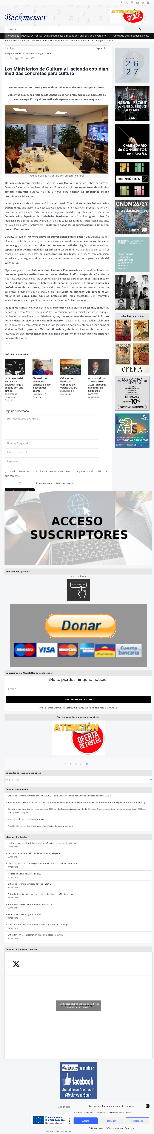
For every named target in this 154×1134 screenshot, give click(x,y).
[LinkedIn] (76, 764)
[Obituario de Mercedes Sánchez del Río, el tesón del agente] (42, 361)
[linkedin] (143, 3)
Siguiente (101, 48)
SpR (10, 53)
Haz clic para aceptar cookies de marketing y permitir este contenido (78, 1005)
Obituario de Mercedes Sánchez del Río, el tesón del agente (114, 35)
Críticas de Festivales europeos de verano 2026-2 (89, 795)
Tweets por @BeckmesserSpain (78, 1005)
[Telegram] (86, 764)
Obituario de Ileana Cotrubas (31, 819)
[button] (147, 1106)
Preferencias (137, 1121)
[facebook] (121, 3)
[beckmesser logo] (26, 10)
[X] (70, 764)
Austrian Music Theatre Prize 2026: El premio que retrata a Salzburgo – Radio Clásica (45, 802)
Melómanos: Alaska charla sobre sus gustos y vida (30, 904)
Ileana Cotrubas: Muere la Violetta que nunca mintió (50, 826)
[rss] (148, 3)
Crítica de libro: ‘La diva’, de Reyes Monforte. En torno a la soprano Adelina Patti (43, 863)
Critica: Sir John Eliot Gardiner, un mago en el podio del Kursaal (35, 934)
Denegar (111, 1121)
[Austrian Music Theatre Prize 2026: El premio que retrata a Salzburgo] (98, 361)
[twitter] (126, 3)
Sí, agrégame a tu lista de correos (54, 483)
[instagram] (132, 3)
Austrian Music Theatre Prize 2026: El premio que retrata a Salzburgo (115, 802)
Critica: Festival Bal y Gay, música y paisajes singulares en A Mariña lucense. (41, 894)
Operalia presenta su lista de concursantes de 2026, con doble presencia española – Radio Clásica (51, 809)
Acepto (85, 1121)
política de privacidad (83, 708)
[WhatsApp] (81, 764)
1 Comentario (67, 392)
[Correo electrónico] (92, 764)
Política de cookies (96, 1128)
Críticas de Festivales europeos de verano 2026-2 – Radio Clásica (36, 795)
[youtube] (137, 3)
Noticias (50, 53)
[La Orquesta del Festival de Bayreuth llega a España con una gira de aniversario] (15, 361)
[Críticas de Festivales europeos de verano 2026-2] (70, 361)
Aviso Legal (129, 1128)
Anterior (12, 48)
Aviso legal (49, 1131)
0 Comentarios (11, 399)
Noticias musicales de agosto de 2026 (24, 873)
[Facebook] (65, 764)
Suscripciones (78, 576)
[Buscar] (140, 29)
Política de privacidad (114, 1128)
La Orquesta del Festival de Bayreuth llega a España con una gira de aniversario (43, 843)
